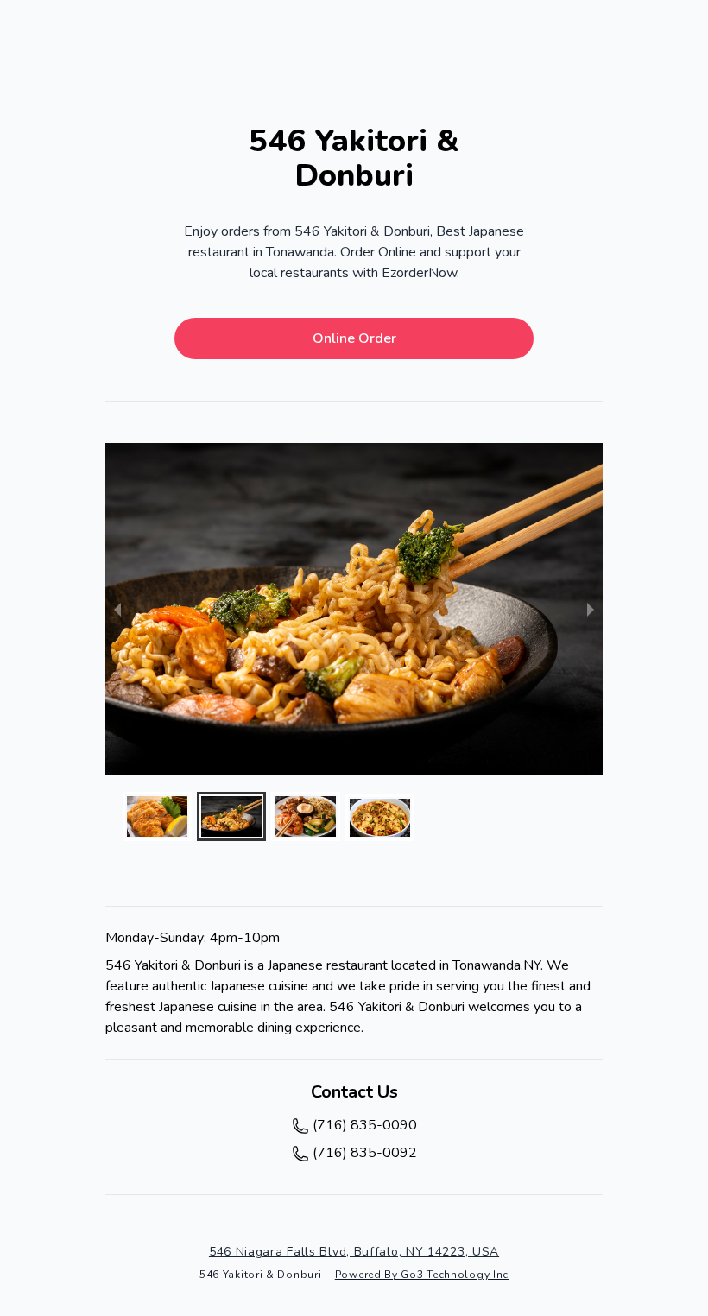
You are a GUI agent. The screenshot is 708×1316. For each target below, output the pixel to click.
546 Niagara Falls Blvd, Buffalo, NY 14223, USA (354, 1251)
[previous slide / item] (117, 609)
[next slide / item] (590, 609)
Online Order (354, 338)
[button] (157, 816)
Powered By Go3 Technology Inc (422, 1274)
